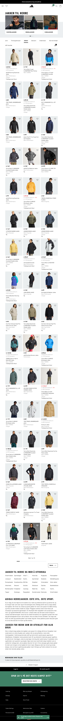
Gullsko (25, 585)
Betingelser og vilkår (28, 712)
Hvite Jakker (53, 582)
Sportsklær (35, 579)
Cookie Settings (10, 708)
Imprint (25, 695)
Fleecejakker (54, 575)
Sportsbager (17, 575)
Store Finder (26, 700)
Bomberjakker (9, 589)
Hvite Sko (34, 575)
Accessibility (44, 712)
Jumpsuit (8, 579)
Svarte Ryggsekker (44, 589)
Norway (34, 718)
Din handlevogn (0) (45, 669)
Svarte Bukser (25, 579)
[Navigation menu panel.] (3, 6)
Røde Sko (34, 589)
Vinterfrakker (9, 575)
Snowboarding (18, 582)
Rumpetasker (9, 582)
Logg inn (16, 669)
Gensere (16, 585)
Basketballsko (54, 585)
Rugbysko (44, 575)
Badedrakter (17, 579)
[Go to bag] (60, 6)
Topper (7, 592)
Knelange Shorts (17, 592)
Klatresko (44, 592)
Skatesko (43, 579)
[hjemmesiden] (31, 7)
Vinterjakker (44, 582)
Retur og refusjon (27, 691)
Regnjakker (26, 592)
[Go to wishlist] (7, 6)
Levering (8, 691)
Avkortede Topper (8, 586)
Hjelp (7, 700)
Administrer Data (27, 708)
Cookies (43, 708)
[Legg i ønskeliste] (19, 51)
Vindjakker (17, 589)
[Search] (56, 6)
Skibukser (35, 585)
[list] (31, 41)
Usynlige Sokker (25, 589)
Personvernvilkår (10, 712)
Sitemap (8, 695)
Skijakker (35, 582)
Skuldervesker (36, 592)
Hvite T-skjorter (25, 576)
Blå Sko (25, 582)
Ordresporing (44, 691)
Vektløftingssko (54, 579)
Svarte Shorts (52, 589)
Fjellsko (43, 585)
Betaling (43, 695)
